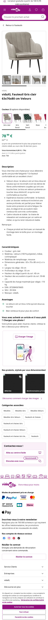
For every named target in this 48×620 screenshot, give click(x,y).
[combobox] (24, 17)
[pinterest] (14, 538)
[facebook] (4, 538)
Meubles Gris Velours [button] (12, 417)
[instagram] (9, 538)
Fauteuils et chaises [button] (33, 417)
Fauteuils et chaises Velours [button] (14, 430)
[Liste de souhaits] (36, 10)
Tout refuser (24, 612)
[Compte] (30, 10)
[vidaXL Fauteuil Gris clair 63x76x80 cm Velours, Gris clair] (24, 53)
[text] (7, 136)
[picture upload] (24, 352)
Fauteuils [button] (34, 436)
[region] (24, 605)
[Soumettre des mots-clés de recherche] (43, 17)
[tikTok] (19, 538)
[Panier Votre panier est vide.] (43, 10)
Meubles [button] (7, 411)
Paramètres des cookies (24, 617)
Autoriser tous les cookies (24, 607)
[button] (7, 121)
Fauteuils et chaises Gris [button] (13, 423)
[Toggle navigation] (4, 10)
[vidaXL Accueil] (16, 9)
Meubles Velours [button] (37, 411)
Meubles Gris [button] (20, 411)
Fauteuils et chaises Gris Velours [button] (16, 436)
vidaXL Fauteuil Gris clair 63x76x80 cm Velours (19, 96)
